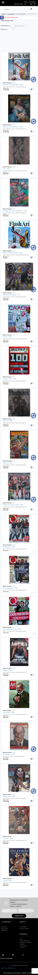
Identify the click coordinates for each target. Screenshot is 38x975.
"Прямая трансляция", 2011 (11, 295)
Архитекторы (4, 928)
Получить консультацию (6, 958)
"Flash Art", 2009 (8, 421)
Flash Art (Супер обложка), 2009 (12, 253)
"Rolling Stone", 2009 (9, 796)
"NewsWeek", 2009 (8, 754)
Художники (4, 926)
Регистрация (32, 2)
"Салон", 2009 (7, 337)
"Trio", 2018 (6, 169)
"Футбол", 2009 (7, 463)
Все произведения (20, 14)
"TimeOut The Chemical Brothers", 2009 (15, 211)
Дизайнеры (4, 930)
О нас (21, 939)
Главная (3, 14)
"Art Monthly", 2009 (8, 712)
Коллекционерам (24, 928)
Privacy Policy (23, 945)
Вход (25, 2)
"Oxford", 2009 (7, 880)
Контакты (22, 947)
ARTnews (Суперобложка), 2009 (13, 127)
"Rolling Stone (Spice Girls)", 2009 (13, 505)
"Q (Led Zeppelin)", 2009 (10, 588)
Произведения (10, 14)
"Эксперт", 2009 (8, 838)
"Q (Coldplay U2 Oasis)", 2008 (12, 629)
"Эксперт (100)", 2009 (9, 379)
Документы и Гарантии (26, 942)
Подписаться (19, 915)
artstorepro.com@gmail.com (8, 968)
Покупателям (23, 926)
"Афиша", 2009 (7, 670)
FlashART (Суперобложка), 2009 (13, 84)
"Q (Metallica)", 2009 (9, 547)
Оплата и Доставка (24, 940)
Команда (22, 944)
